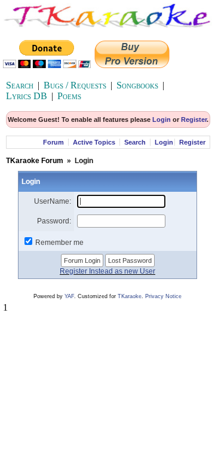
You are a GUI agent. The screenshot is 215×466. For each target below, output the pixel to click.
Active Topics (94, 142)
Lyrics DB (26, 96)
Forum (53, 142)
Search (19, 85)
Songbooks (137, 85)
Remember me (59, 242)
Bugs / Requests (75, 85)
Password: (54, 221)
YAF (69, 296)
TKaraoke (130, 296)
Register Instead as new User (107, 271)
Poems (69, 96)
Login (161, 119)
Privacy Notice (163, 296)
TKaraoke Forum (34, 161)
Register (194, 119)
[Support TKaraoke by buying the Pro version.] (132, 65)
